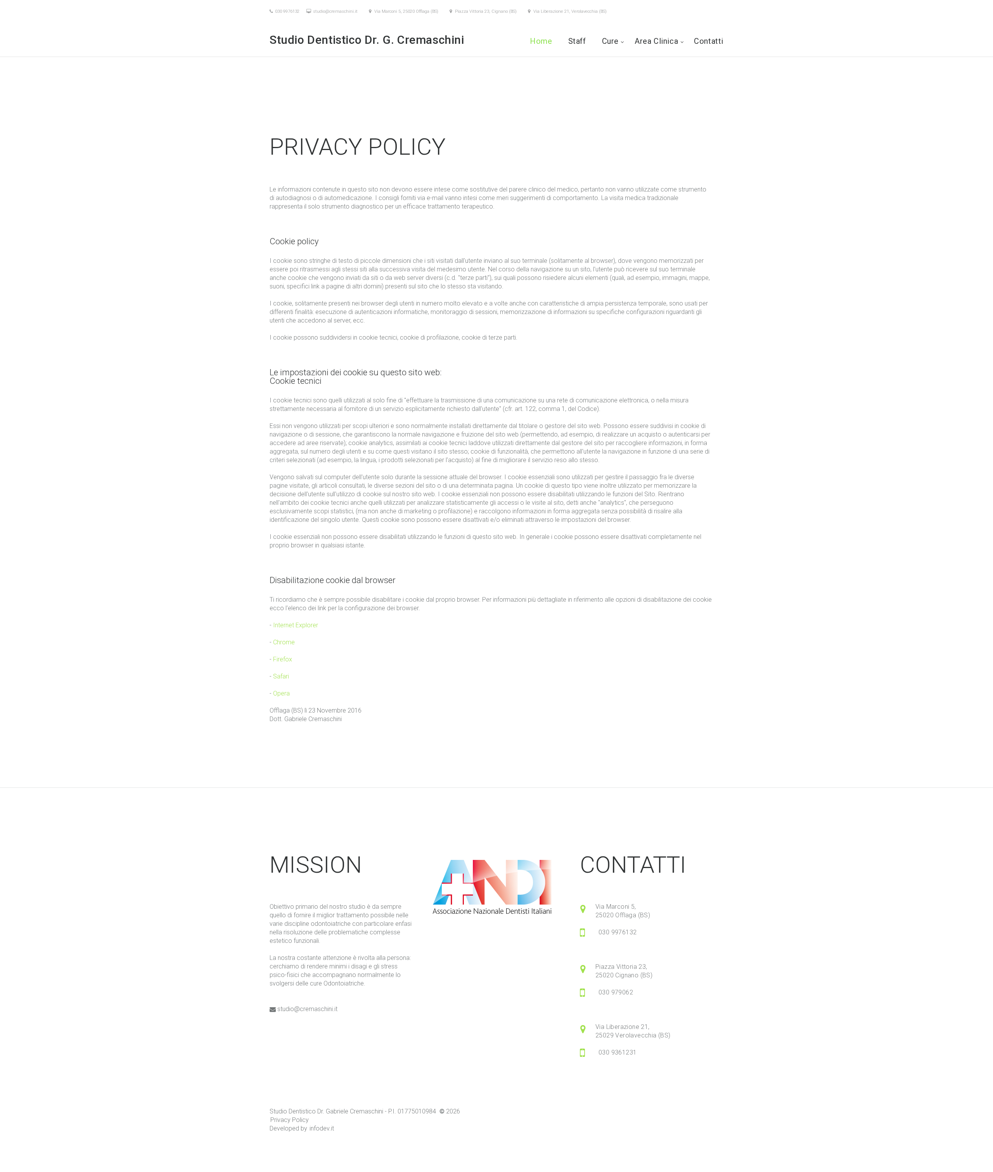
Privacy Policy (289, 1120)
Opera (281, 693)
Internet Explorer (295, 625)
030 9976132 (287, 11)
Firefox (282, 659)
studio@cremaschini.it (335, 11)
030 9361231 (618, 1052)
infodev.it (322, 1128)
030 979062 (616, 992)
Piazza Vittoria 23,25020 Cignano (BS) (623, 971)
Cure (610, 41)
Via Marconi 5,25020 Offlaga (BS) (622, 911)
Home (541, 41)
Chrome (284, 642)
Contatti (708, 41)
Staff (577, 41)
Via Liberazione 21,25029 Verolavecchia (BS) (633, 1031)
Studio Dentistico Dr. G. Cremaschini (368, 40)
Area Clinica (656, 41)
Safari (281, 676)
